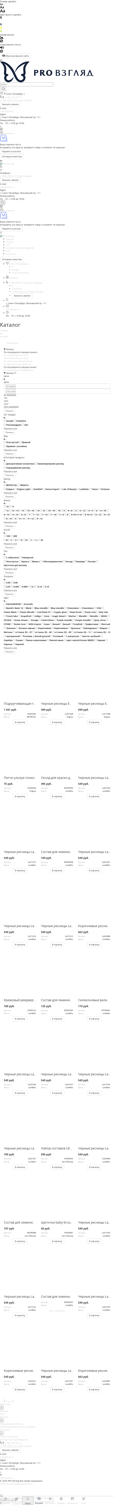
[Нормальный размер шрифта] (2, 7)
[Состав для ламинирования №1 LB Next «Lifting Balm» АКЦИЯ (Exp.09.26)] (20, 1198)
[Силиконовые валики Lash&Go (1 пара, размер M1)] (94, 975)
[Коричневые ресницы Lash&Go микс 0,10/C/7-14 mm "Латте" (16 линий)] (20, 1346)
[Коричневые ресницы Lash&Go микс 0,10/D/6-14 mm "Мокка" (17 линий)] (94, 1346)
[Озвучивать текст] (2, 48)
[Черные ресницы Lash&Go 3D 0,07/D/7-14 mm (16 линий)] (20, 1123)
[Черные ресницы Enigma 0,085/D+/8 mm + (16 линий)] (94, 679)
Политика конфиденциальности (16, 1483)
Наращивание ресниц (11, 1423)
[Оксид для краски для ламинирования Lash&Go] (57, 753)
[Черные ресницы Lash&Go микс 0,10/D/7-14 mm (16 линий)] (94, 753)
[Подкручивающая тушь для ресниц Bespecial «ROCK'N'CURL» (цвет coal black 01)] (20, 679)
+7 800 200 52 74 (12, 97)
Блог (2, 1414)
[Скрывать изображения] (1, 41)
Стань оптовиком (9, 1436)
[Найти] (3, 89)
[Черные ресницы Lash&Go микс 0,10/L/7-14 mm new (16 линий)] (57, 1049)
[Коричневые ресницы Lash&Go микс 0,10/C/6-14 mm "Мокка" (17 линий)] (94, 901)
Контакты (5, 1429)
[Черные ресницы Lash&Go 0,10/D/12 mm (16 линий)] (20, 827)
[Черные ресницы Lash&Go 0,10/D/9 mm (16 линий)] (20, 1272)
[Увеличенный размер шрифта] (2, 11)
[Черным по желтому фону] (1, 28)
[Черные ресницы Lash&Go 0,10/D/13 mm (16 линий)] (94, 1049)
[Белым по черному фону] (1, 21)
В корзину (20, 722)
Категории (12, 343)
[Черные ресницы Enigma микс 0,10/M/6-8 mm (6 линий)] (57, 679)
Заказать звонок (10, 104)
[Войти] (1, 129)
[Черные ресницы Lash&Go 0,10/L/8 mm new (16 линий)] (94, 1198)
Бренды (4, 1411)
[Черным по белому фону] (1, 18)
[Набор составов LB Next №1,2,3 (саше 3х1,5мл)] (57, 1123)
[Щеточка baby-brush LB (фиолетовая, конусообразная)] (57, 1198)
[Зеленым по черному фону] (1, 31)
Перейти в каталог (11, 151)
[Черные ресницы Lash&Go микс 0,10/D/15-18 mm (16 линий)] (94, 1123)
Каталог (4, 1417)
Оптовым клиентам (12, 156)
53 (12, 1401)
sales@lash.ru (7, 111)
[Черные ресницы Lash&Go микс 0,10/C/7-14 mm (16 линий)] (94, 827)
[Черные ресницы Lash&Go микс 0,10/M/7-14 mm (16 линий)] (20, 1049)
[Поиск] (2, 202)
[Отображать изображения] (1, 37)
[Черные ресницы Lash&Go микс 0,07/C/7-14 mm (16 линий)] (57, 1346)
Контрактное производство (14, 1439)
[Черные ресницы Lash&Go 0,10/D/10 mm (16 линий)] (57, 901)
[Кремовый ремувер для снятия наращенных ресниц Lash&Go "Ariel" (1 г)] (20, 975)
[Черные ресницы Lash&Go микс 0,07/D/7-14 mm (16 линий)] (94, 1272)
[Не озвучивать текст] (1, 51)
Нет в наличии (57, 1310)
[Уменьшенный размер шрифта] (1, 4)
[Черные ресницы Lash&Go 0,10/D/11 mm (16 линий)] (20, 901)
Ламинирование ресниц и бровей (17, 1426)
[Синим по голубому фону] (1, 25)
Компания (5, 1404)
